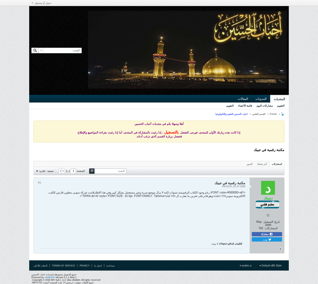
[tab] (276, 164)
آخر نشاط (262, 164)
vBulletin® (50, 277)
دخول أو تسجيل (43, 3)
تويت (265, 239)
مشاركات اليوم (265, 105)
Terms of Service (63, 265)
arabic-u (246, 265)
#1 (39, 182)
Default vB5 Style (271, 265)
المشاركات (277, 164)
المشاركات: (271, 228)
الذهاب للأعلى (40, 265)
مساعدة (110, 265)
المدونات (261, 99)
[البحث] (35, 50)
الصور (249, 164)
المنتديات (279, 99)
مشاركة (265, 234)
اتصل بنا (98, 265)
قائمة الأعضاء (245, 105)
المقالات (243, 99)
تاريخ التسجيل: (271, 221)
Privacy (85, 265)
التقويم (280, 105)
